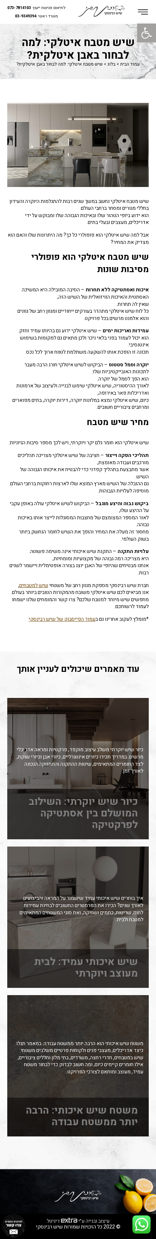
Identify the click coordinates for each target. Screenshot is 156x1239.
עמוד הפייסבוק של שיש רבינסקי (62, 619)
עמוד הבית (130, 64)
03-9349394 (25, 16)
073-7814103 (19, 8)
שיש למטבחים (33, 585)
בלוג (111, 64)
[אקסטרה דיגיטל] (69, 1221)
